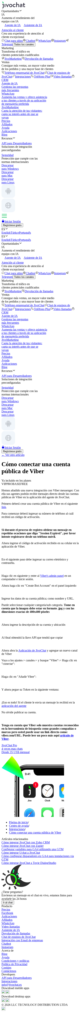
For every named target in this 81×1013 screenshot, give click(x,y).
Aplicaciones (9, 131)
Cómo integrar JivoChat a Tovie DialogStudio (29, 862)
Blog (4, 134)
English (6, 232)
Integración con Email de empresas (22, 940)
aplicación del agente (14, 705)
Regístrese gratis (12, 225)
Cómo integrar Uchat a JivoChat (21, 852)
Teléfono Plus (42, 76)
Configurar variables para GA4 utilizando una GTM (32, 849)
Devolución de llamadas (39, 58)
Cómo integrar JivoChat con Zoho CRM (26, 842)
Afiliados (7, 124)
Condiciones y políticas (15, 960)
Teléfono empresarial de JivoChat (24, 72)
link (4, 507)
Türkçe (15, 232)
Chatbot (30, 40)
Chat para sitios (14, 40)
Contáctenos (9, 971)
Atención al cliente (13, 30)
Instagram (60, 40)
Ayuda (5, 127)
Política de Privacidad (14, 964)
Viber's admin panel (52, 575)
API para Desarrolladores (17, 977)
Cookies (6, 967)
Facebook (7, 913)
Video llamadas (62, 76)
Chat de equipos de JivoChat (19, 936)
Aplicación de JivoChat (32, 650)
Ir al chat (8, 902)
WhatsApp (44, 40)
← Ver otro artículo (13, 455)
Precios (6, 121)
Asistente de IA (33, 25)
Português (25, 232)
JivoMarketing (13, 58)
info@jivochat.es (12, 984)
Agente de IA (13, 25)
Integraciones (23, 76)
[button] (40, 11)
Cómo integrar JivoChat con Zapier (23, 845)
